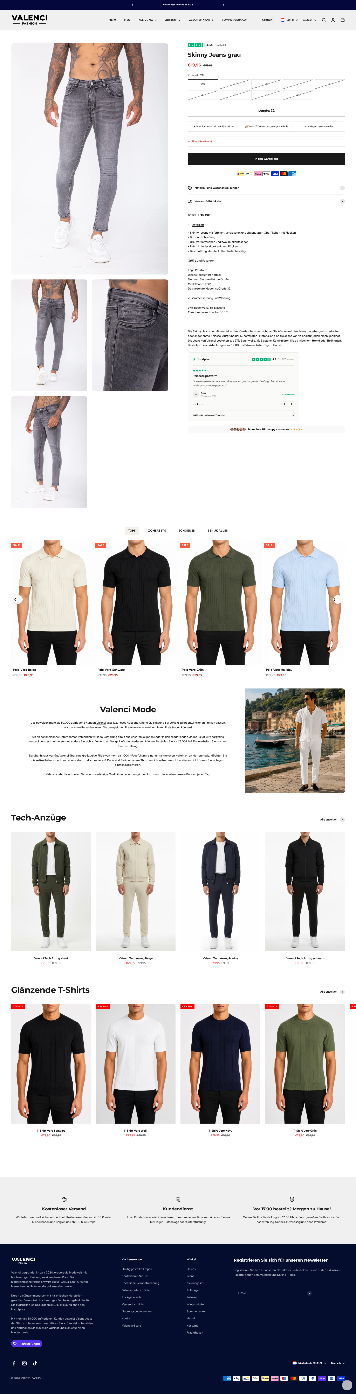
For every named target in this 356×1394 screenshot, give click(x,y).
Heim (112, 20)
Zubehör (170, 20)
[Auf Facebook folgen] (14, 1363)
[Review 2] (195, 404)
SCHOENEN (186, 530)
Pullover (192, 1297)
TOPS (132, 530)
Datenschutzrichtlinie (136, 1290)
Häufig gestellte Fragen (137, 1269)
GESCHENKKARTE (201, 20)
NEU (127, 20)
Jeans (190, 1276)
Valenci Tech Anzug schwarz (305, 958)
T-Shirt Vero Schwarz (51, 1130)
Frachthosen (195, 1332)
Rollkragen (334, 340)
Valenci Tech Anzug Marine (220, 958)
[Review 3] (197, 404)
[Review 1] (193, 404)
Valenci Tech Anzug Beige (136, 958)
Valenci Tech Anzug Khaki (51, 958)
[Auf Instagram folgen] (24, 1363)
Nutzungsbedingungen (137, 1311)
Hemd (191, 1318)
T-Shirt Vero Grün (305, 1130)
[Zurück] (132, 5)
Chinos (191, 1269)
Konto (126, 1318)
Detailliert (198, 225)
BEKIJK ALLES (218, 530)
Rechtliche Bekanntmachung (140, 1283)
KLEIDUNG (145, 20)
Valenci (101, 722)
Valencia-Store (131, 1325)
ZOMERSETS (157, 530)
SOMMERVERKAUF (234, 20)
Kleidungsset (195, 1283)
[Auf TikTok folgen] (35, 1363)
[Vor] (223, 5)
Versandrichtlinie (133, 1304)
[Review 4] (200, 404)
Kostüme (192, 1325)
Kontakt (267, 20)
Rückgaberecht (132, 1297)
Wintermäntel (195, 1304)
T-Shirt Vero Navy (220, 1130)
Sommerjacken (196, 1311)
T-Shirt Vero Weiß (136, 1130)
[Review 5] (202, 404)
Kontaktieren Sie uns (135, 1276)
